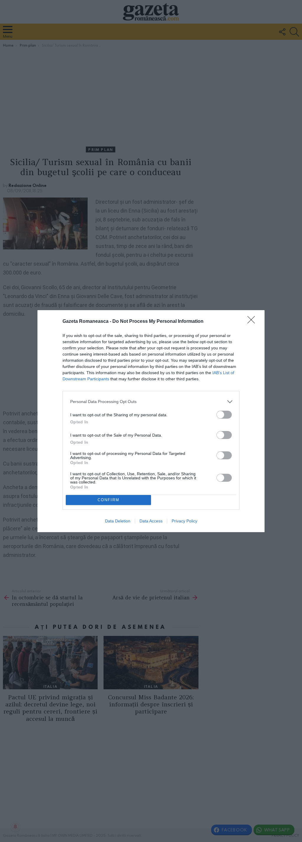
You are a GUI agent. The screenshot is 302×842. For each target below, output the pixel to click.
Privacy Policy (184, 521)
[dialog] (151, 421)
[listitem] (151, 402)
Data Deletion (117, 521)
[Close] (253, 321)
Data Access (151, 521)
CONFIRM (108, 500)
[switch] (224, 415)
